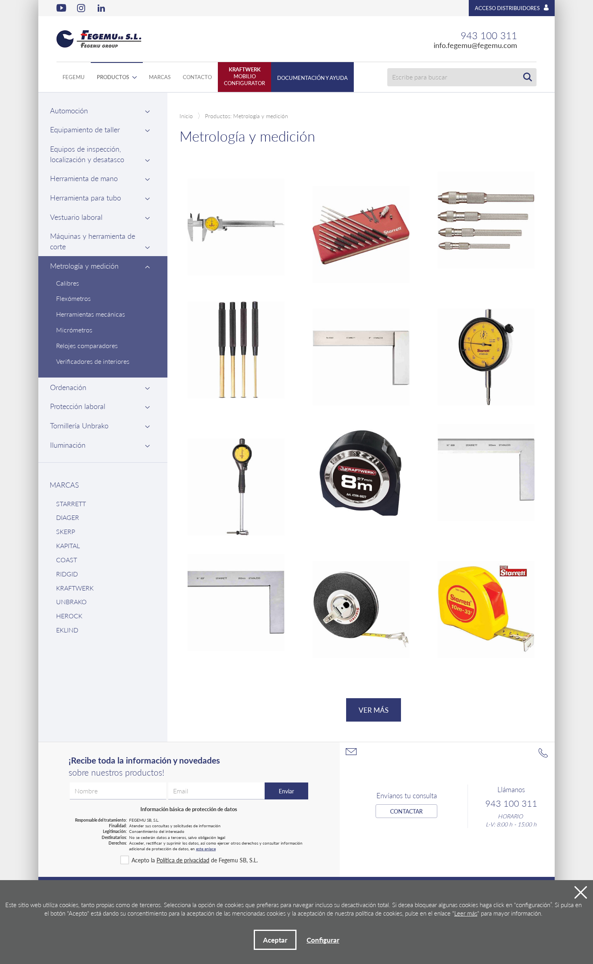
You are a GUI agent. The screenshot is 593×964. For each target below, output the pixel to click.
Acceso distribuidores (507, 8)
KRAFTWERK (75, 588)
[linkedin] (102, 8)
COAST (66, 559)
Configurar (323, 940)
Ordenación (68, 387)
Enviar (286, 791)
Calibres (67, 283)
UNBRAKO (71, 601)
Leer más (465, 913)
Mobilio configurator (244, 76)
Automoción (69, 110)
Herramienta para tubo (85, 197)
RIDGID (67, 573)
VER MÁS (373, 710)
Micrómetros (74, 329)
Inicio (186, 116)
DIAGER (67, 517)
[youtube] (61, 8)
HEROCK (69, 615)
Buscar (527, 77)
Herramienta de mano (84, 178)
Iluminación (68, 445)
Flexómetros (73, 298)
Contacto (197, 77)
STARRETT (71, 503)
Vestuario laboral (76, 217)
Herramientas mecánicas (90, 314)
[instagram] (82, 8)
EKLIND (67, 629)
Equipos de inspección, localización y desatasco (87, 154)
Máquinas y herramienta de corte (92, 241)
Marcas (160, 77)
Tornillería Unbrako (79, 425)
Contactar (406, 811)
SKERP (65, 531)
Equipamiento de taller (85, 129)
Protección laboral (77, 406)
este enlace (206, 848)
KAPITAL (68, 545)
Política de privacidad (183, 860)
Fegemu (74, 77)
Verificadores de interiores (92, 361)
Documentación (312, 77)
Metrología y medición (84, 266)
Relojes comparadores (87, 345)
